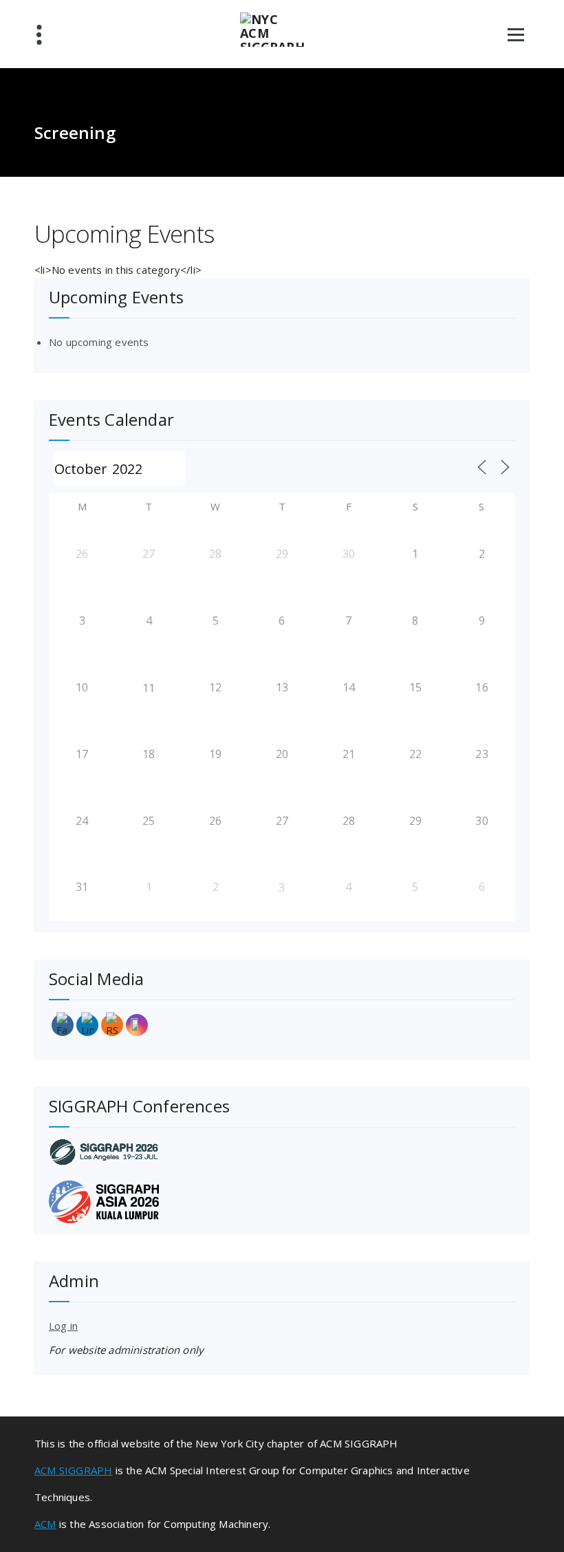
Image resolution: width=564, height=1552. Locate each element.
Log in (63, 1326)
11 (148, 688)
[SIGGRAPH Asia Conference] (282, 1201)
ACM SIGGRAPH (73, 1470)
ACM (45, 1524)
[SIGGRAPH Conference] (282, 1152)
